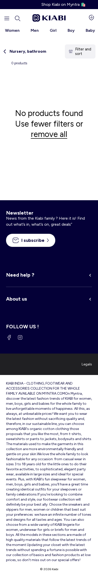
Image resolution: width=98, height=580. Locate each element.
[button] (18, 18)
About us (16, 299)
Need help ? (20, 275)
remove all (49, 134)
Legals (87, 364)
